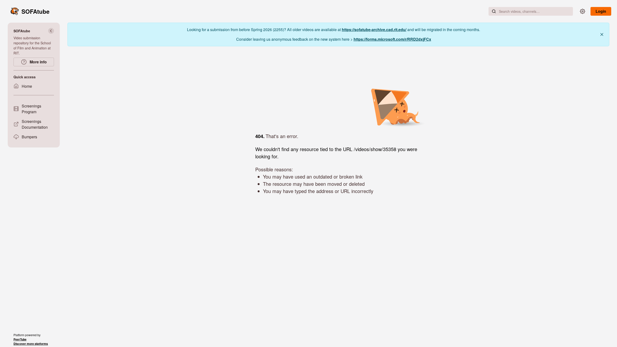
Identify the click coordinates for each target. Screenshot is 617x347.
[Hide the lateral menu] (51, 31)
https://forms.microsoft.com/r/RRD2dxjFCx (392, 39)
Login (601, 11)
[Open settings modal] (582, 11)
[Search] (494, 11)
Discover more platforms (30, 343)
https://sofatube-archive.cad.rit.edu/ (374, 29)
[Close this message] (602, 34)
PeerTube (20, 339)
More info (38, 62)
